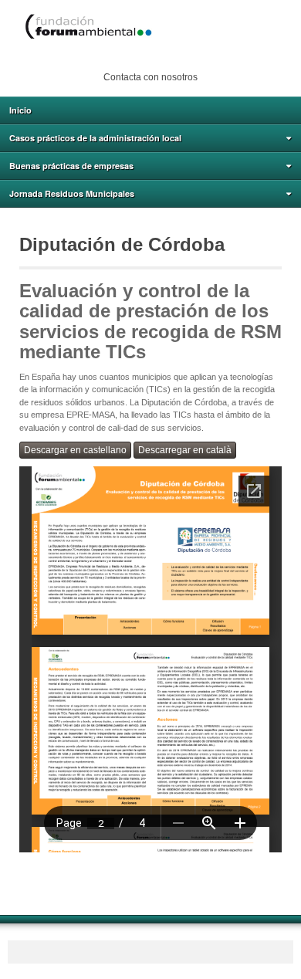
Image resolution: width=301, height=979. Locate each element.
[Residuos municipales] (150, 27)
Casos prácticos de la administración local (95, 138)
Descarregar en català (185, 450)
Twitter (159, 56)
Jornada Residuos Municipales (71, 193)
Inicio (20, 110)
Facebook (139, 56)
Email (118, 56)
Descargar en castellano (75, 450)
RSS (180, 56)
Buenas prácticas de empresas (71, 165)
